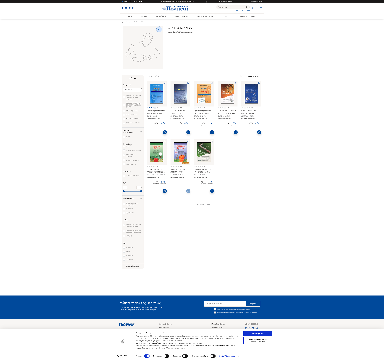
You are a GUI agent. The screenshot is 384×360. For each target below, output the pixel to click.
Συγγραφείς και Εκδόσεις (246, 16)
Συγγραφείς (129, 22)
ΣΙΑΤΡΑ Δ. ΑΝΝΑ (153, 116)
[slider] (124, 191)
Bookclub (225, 16)
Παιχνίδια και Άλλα (182, 16)
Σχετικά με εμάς (164, 327)
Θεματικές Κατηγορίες (205, 16)
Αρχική (123, 22)
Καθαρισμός (130, 266)
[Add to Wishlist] (164, 83)
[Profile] (256, 8)
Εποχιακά (144, 16)
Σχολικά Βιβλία (161, 16)
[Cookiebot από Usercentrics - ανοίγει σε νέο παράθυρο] (122, 356)
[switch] (166, 356)
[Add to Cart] (165, 132)
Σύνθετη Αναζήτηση (242, 10)
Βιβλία (130, 16)
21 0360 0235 (137, 1)
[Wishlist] (252, 8)
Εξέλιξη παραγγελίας (256, 1)
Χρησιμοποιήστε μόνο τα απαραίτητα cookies (257, 340)
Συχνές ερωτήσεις (217, 327)
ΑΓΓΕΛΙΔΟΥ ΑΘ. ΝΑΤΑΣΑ (156, 175)
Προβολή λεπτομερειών (227, 356)
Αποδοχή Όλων (257, 333)
